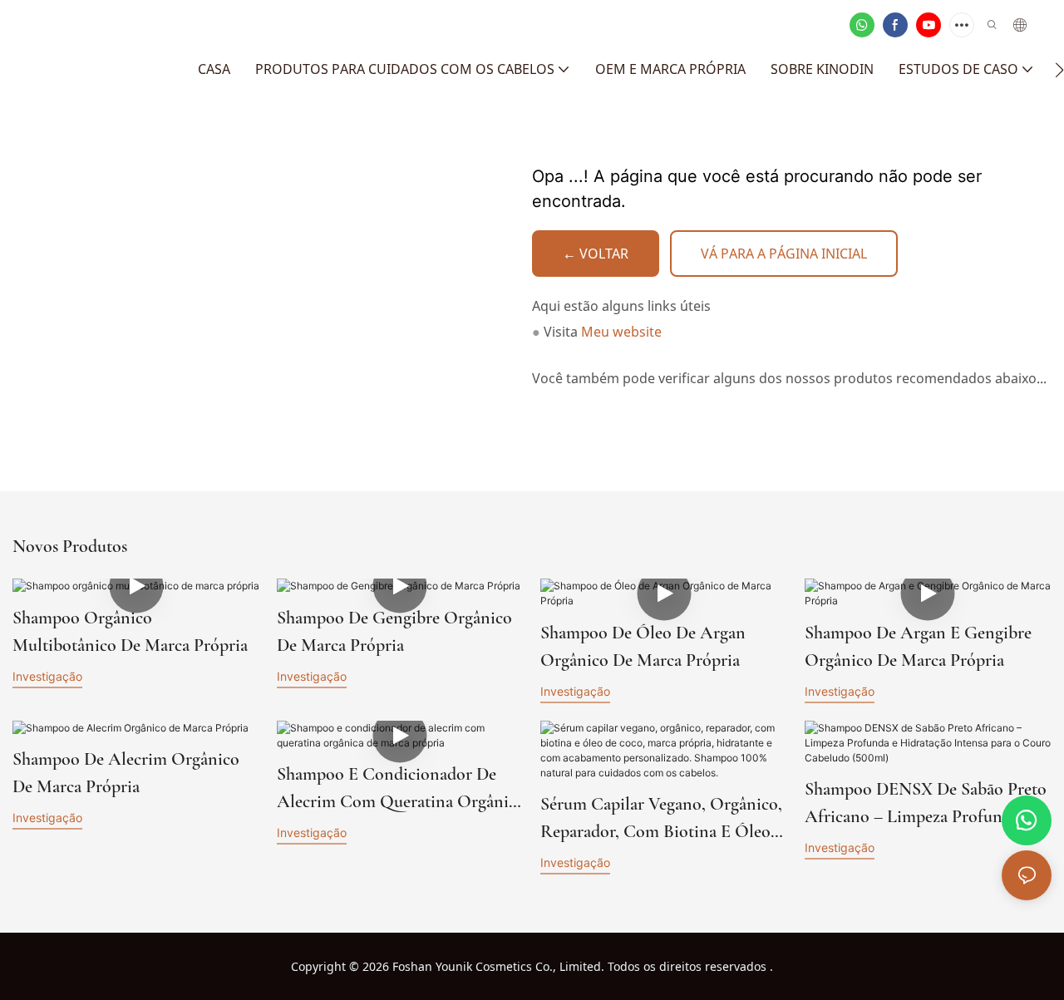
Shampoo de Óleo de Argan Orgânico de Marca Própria (643, 646)
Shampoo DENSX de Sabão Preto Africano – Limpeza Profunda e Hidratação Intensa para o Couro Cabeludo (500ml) (926, 804)
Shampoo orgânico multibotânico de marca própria (130, 631)
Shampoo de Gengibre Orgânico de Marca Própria (394, 631)
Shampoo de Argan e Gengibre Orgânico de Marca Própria (918, 646)
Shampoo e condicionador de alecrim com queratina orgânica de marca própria (400, 789)
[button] (1059, 69)
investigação (47, 676)
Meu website (621, 331)
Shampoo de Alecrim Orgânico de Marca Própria (125, 772)
